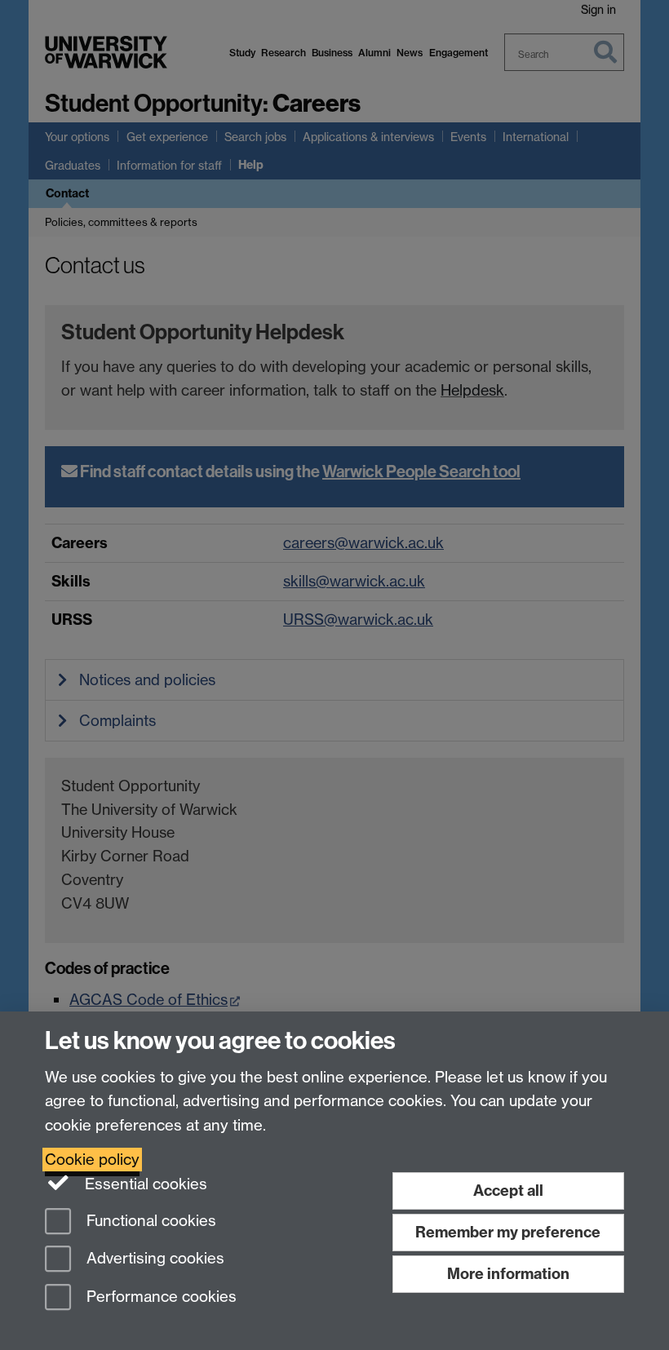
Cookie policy (92, 1159)
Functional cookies (149, 1220)
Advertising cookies (153, 1259)
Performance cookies (159, 1297)
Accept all (508, 1190)
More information (508, 1273)
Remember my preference (507, 1232)
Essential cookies (144, 1184)
